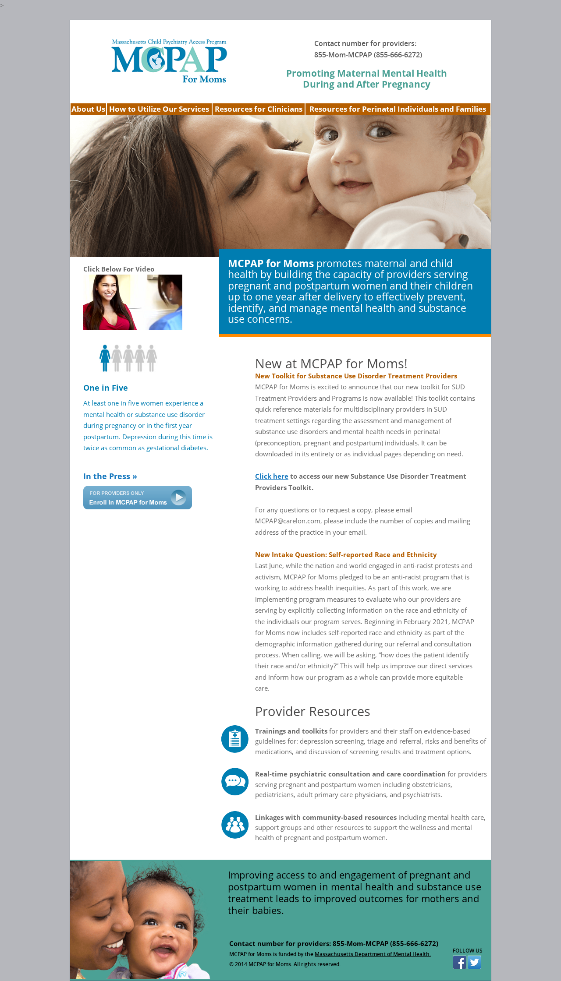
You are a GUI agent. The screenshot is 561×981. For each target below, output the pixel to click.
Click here (271, 476)
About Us (88, 109)
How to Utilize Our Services (159, 109)
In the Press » (110, 476)
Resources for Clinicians (258, 109)
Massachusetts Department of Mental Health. (373, 954)
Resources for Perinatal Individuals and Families (397, 109)
